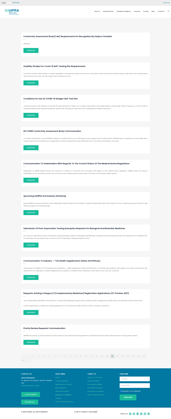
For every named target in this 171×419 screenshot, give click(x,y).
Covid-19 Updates (61, 381)
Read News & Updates (95, 391)
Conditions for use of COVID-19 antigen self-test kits (50, 98)
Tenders (58, 398)
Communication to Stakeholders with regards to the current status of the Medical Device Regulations (76, 163)
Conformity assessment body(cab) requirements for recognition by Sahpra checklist (67, 36)
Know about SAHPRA (94, 384)
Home (57, 377)
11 (80, 356)
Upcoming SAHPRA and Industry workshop (44, 196)
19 (123, 356)
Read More (31, 50)
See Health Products (94, 388)
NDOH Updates (60, 388)
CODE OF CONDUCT (81, 412)
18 (117, 356)
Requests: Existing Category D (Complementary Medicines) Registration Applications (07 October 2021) (76, 293)
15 (102, 356)
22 (139, 356)
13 (91, 356)
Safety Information (62, 391)
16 (107, 356)
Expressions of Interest (63, 384)
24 (23, 360)
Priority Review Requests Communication (44, 328)
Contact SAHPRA (30, 394)
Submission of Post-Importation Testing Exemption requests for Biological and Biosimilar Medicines (74, 228)
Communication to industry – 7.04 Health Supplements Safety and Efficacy (61, 260)
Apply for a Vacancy (94, 377)
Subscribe (16, 3)
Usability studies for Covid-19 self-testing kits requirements (54, 66)
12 (86, 356)
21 (133, 356)
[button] (168, 11)
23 (144, 356)
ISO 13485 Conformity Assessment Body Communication (52, 131)
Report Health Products (95, 395)
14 (97, 356)
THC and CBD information (64, 402)
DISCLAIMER (93, 412)
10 (75, 356)
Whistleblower (30, 402)
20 (128, 356)
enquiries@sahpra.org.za (30, 386)
